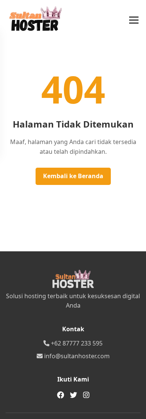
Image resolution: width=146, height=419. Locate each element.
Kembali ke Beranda (73, 176)
